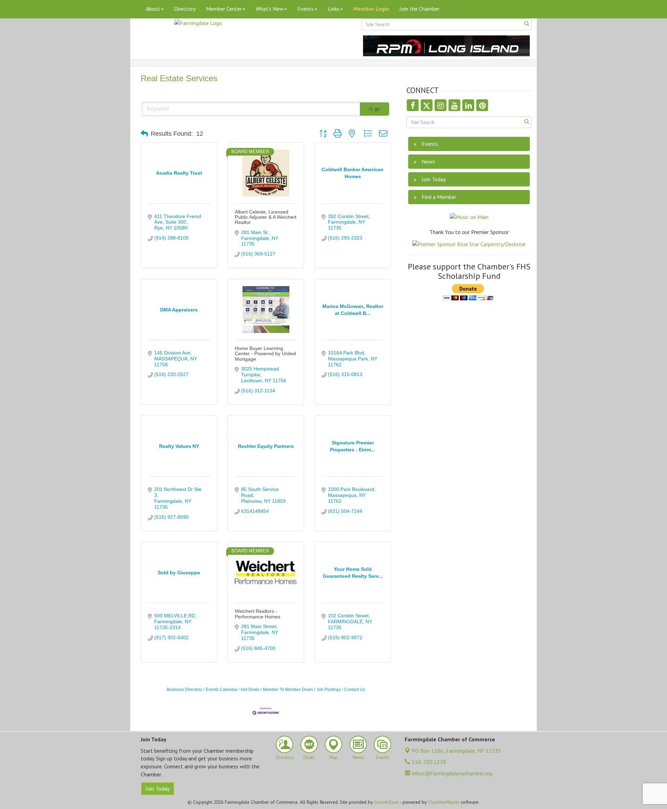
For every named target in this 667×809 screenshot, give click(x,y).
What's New (269, 8)
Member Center (224, 8)
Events (305, 8)
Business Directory (184, 689)
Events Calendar (221, 689)
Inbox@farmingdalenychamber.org (451, 773)
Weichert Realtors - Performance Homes (257, 613)
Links (333, 8)
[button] (144, 133)
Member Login (371, 8)
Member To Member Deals (288, 689)
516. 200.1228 (428, 761)
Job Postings (328, 689)
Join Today (158, 788)
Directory (185, 8)
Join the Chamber (419, 8)
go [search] (377, 108)
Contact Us (354, 689)
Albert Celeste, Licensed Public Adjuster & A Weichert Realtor (265, 217)
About (153, 8)
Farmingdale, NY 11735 (456, 750)
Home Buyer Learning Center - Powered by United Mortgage (265, 353)
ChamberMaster (443, 802)
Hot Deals (250, 689)
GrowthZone (386, 802)
